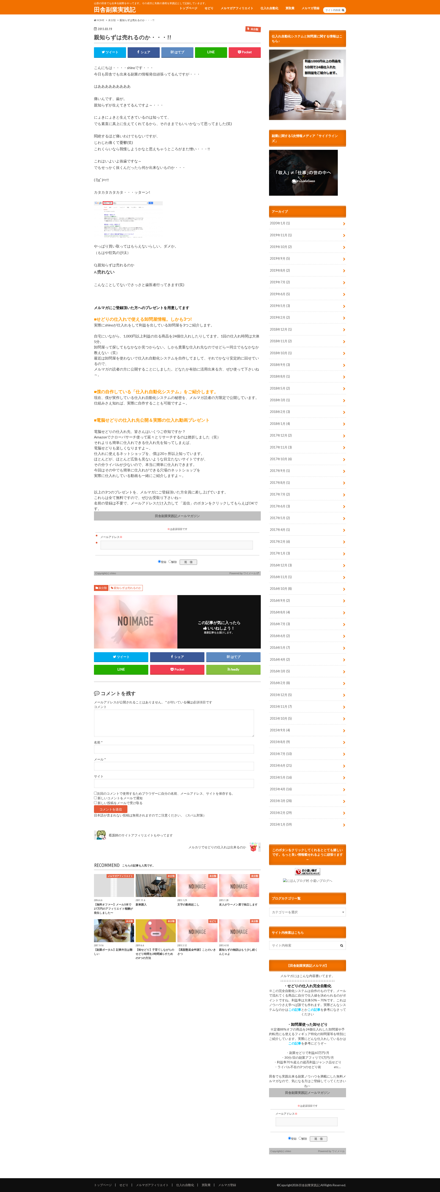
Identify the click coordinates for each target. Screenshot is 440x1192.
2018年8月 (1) (280, 376)
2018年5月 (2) (280, 388)
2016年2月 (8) (280, 683)
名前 (98, 742)
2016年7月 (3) (280, 624)
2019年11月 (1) (281, 235)
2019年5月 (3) (280, 306)
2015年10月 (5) (281, 718)
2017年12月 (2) (281, 435)
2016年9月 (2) (280, 600)
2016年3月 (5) (280, 671)
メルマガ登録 (310, 8)
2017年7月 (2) (280, 494)
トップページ (188, 8)
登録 (163, 562)
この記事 (294, 1009)
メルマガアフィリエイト (237, 8)
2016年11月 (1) (281, 577)
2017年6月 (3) (280, 506)
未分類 (103, 588)
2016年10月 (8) (281, 588)
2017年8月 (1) (280, 483)
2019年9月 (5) (280, 258)
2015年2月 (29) (281, 813)
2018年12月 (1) (281, 329)
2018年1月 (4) (280, 424)
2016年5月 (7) (280, 647)
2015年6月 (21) (281, 765)
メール (100, 759)
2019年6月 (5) (280, 294)
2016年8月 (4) (280, 612)
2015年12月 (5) (281, 695)
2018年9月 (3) (280, 365)
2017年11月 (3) (281, 447)
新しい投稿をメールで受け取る (120, 803)
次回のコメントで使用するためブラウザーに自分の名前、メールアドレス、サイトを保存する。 (166, 793)
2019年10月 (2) (281, 247)
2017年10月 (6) (281, 459)
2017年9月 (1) (280, 471)
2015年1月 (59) (281, 824)
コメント (100, 707)
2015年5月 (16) (281, 777)
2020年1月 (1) (280, 223)
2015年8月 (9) (280, 742)
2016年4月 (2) (280, 659)
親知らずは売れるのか (127, 588)
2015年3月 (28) (281, 801)
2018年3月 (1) (280, 400)
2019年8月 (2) (280, 270)
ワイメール (249, 573)
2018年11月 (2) (281, 341)
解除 (174, 562)
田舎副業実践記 (115, 9)
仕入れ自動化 (269, 8)
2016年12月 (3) (281, 565)
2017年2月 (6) (280, 541)
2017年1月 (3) (280, 553)
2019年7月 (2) (280, 282)
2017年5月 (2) (280, 518)
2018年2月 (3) (280, 412)
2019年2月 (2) (280, 317)
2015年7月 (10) (281, 754)
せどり (209, 8)
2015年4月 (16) (281, 789)
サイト (99, 776)
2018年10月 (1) (281, 353)
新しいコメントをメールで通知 (120, 798)
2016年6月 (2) (280, 636)
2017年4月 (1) (280, 530)
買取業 (290, 8)
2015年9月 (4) (280, 730)
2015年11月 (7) (281, 706)
